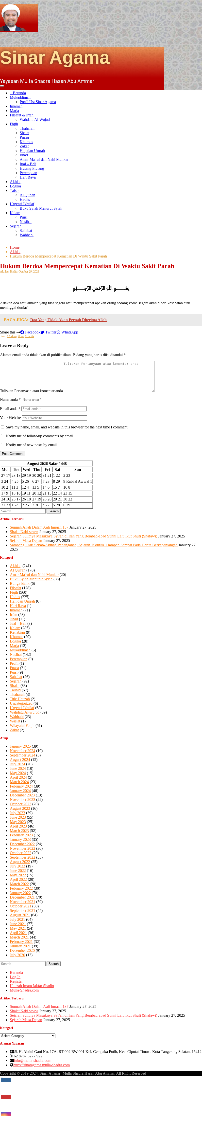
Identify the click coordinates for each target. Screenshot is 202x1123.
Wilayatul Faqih (22, 725)
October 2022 (20, 853)
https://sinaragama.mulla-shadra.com (41, 1065)
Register (16, 981)
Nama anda (10, 399)
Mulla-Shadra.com (24, 990)
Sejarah (15, 226)
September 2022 (22, 857)
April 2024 (18, 777)
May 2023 (18, 822)
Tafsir (14, 190)
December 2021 (22, 897)
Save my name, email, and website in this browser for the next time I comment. (67, 427)
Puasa (24, 137)
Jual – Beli (28, 164)
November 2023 (22, 799)
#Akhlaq (12, 336)
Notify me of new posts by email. (32, 445)
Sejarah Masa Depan (26, 540)
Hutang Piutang (32, 168)
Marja (14, 111)
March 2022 (19, 884)
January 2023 (20, 839)
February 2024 (21, 786)
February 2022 (21, 888)
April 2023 (18, 826)
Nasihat (26, 222)
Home (14, 247)
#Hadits (29, 336)
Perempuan (28, 173)
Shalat (24, 133)
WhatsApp (69, 332)
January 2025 (20, 746)
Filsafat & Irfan (22, 115)
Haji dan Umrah (32, 150)
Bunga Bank (20, 583)
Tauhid (15, 690)
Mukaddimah (20, 97)
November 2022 (22, 848)
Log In (15, 977)
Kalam (15, 213)
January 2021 (20, 946)
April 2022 (18, 879)
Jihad (24, 155)
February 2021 (21, 941)
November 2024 (22, 751)
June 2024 (18, 768)
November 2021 (22, 902)
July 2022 (17, 866)
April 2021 (18, 933)
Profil (14, 663)
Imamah (16, 106)
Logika (15, 186)
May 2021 (18, 928)
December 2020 (22, 950)
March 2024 (19, 782)
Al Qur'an (27, 195)
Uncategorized (21, 703)
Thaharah (27, 128)
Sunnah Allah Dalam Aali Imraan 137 (39, 527)
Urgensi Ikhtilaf (22, 204)
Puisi (23, 217)
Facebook (32, 332)
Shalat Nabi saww (24, 532)
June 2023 (18, 817)
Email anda (10, 408)
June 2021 (18, 924)
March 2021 (19, 937)
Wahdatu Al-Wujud (35, 119)
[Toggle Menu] (2, 86)
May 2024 (18, 773)
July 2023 (17, 813)
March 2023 (19, 830)
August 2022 (20, 862)
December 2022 (22, 844)
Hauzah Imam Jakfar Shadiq (32, 986)
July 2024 (17, 764)
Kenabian (17, 632)
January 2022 (20, 893)
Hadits (25, 199)
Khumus (26, 142)
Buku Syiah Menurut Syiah (41, 208)
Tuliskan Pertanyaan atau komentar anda (31, 391)
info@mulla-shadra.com (32, 1060)
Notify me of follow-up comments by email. (40, 436)
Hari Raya (28, 177)
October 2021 (20, 906)
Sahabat (26, 230)
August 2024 (20, 759)
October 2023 (20, 804)
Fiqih (14, 124)
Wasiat (15, 721)
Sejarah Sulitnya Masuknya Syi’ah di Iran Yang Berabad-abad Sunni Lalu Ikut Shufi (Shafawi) (83, 536)
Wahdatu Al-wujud (24, 712)
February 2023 (21, 835)
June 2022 (18, 870)
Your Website (10, 418)
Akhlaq (15, 182)
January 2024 (20, 791)
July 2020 (17, 955)
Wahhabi (27, 235)
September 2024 (22, 755)
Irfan (13, 614)
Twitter (50, 332)
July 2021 (17, 919)
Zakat (24, 146)
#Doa (21, 336)
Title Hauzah (20, 699)
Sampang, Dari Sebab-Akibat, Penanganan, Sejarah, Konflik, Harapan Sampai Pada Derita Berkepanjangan (94, 545)
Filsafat (15, 588)
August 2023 (20, 808)
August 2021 (20, 915)
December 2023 (22, 795)
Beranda (19, 93)
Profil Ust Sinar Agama (38, 102)
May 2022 (18, 875)
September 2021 (22, 910)
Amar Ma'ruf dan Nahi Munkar (44, 159)
